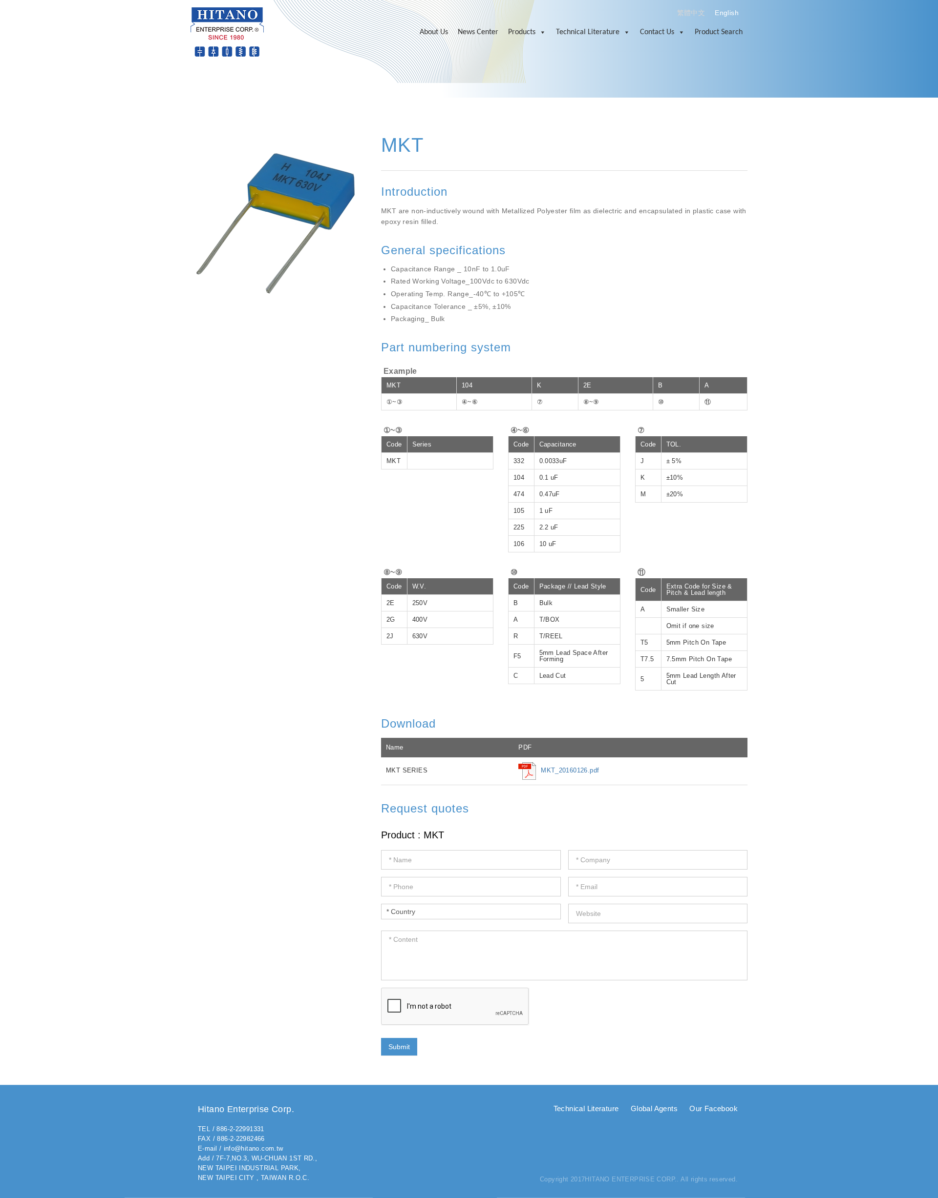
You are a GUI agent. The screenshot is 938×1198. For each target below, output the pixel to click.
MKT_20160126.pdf (570, 770)
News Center (478, 32)
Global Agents (654, 1108)
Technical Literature (587, 32)
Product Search (719, 32)
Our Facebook (713, 1108)
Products (521, 32)
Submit (399, 1047)
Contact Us (657, 32)
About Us (434, 32)
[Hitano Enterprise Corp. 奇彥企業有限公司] (227, 31)
